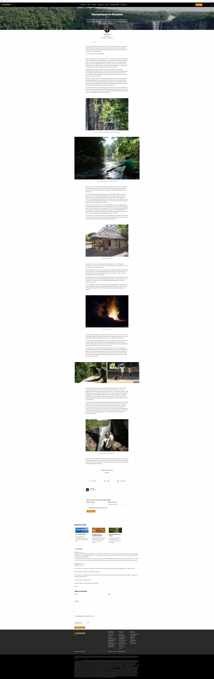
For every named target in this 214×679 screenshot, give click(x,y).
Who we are (121, 634)
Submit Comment (79, 627)
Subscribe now (91, 511)
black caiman (88, 191)
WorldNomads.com (77, 660)
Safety (89, 4)
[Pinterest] (125, 651)
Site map (121, 645)
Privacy (120, 648)
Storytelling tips (111, 645)
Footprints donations (112, 638)
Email (109, 594)
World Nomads (6, 4)
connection (107, 472)
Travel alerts (110, 637)
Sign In (83, 651)
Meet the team (122, 635)
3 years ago (83, 563)
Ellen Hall (92, 488)
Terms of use (121, 646)
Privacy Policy (97, 507)
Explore (94, 4)
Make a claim (132, 635)
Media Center (121, 638)
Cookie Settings (133, 643)
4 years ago (82, 552)
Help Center (123, 4)
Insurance (83, 4)
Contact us (7, 1)
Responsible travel (111, 640)
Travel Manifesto (122, 637)
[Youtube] (120, 651)
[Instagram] (122, 651)
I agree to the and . (98, 507)
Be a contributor (122, 643)
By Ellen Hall (107, 34)
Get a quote (199, 4)
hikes (113, 87)
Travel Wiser (100, 4)
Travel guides (110, 642)
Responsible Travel (114, 4)
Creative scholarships (112, 643)
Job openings (121, 642)
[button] (211, 5)
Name (76, 594)
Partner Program (122, 640)
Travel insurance (111, 634)
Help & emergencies (134, 634)
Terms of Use (104, 507)
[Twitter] (115, 651)
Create (106, 4)
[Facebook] (117, 651)
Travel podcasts (111, 646)
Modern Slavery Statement (133, 641)
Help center (132, 637)
